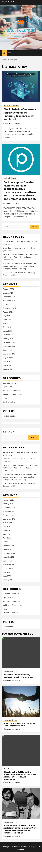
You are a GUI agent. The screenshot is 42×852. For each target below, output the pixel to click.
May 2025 (6, 323)
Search (9, 431)
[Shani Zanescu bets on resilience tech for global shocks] (21, 701)
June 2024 (7, 365)
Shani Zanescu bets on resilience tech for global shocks (19, 724)
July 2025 (6, 316)
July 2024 (6, 361)
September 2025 (9, 308)
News (5, 398)
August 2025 (8, 312)
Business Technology (11, 383)
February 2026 (8, 289)
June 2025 (7, 320)
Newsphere (33, 846)
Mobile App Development (11, 105)
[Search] (38, 53)
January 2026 (8, 293)
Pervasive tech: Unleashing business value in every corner (18, 675)
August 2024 (8, 358)
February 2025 (8, 335)
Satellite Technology (10, 178)
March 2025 (7, 331)
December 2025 (9, 297)
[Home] (4, 53)
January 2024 (8, 369)
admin (19, 124)
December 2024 (9, 342)
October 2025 (8, 304)
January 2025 (8, 339)
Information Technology (12, 391)
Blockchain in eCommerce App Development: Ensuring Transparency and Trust (20, 114)
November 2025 (9, 301)
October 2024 (8, 350)
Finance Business (10, 416)
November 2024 (9, 346)
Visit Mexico (8, 627)
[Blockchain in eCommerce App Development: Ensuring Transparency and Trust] (21, 86)
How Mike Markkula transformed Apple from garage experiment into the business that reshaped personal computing (20, 266)
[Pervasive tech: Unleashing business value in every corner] (21, 652)
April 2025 (6, 327)
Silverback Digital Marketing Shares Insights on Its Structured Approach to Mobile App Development (20, 257)
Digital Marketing (9, 387)
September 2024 (9, 354)
